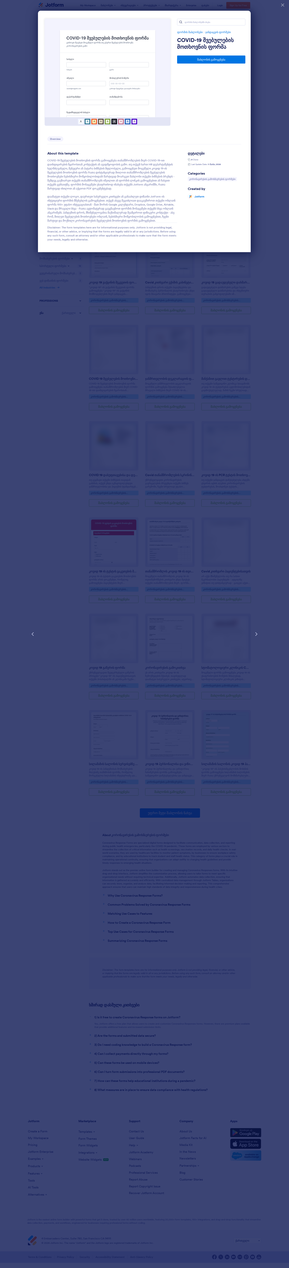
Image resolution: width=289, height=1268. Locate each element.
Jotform (199, 196)
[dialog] (144, 634)
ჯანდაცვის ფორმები (218, 32)
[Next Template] (256, 634)
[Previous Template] (32, 634)
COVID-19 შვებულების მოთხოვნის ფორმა (205, 43)
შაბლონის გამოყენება (211, 59)
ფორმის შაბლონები (190, 32)
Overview (55, 138)
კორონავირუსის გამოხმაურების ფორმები (212, 179)
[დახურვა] (282, 5)
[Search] (180, 22)
